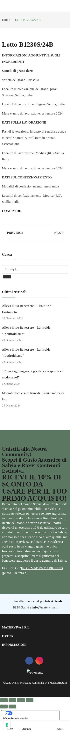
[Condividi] (21, 700)
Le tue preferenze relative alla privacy (34, 713)
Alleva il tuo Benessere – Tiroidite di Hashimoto (27, 309)
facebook (29, 661)
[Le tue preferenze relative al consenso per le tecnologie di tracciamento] (6, 725)
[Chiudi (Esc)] (29, 700)
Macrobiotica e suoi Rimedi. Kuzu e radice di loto (33, 396)
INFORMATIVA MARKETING (42, 568)
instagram (39, 661)
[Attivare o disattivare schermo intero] (12, 700)
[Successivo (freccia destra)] (12, 706)
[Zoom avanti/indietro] (4, 700)
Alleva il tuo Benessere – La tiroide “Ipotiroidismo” (26, 352)
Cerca (7, 276)
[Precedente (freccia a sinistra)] (4, 706)
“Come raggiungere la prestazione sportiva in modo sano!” (33, 374)
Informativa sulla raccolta (15, 718)
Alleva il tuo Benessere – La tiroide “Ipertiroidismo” (26, 331)
